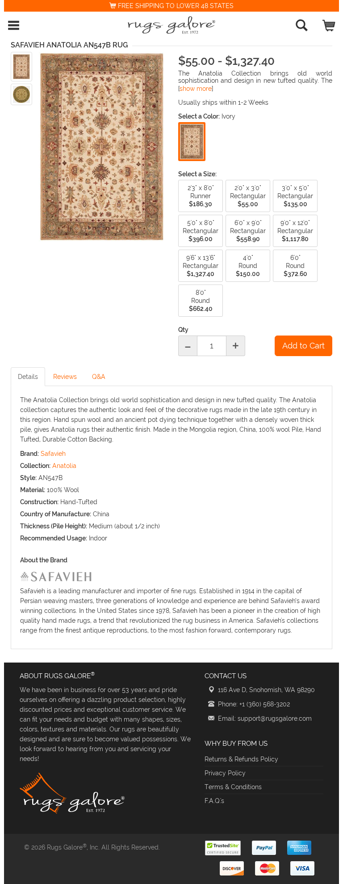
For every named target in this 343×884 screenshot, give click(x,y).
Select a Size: (197, 174)
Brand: (29, 453)
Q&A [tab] (98, 376)
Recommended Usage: (53, 538)
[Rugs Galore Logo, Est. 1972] (171, 25)
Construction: (39, 502)
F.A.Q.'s (214, 800)
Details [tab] (28, 376)
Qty (183, 329)
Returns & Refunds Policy (241, 759)
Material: (32, 489)
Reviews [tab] (65, 376)
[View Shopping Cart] (329, 23)
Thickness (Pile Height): (53, 526)
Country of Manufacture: (55, 514)
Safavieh (53, 453)
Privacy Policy (225, 773)
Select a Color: (199, 116)
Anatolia (64, 465)
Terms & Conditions (233, 786)
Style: (28, 477)
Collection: (35, 465)
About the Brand (43, 560)
